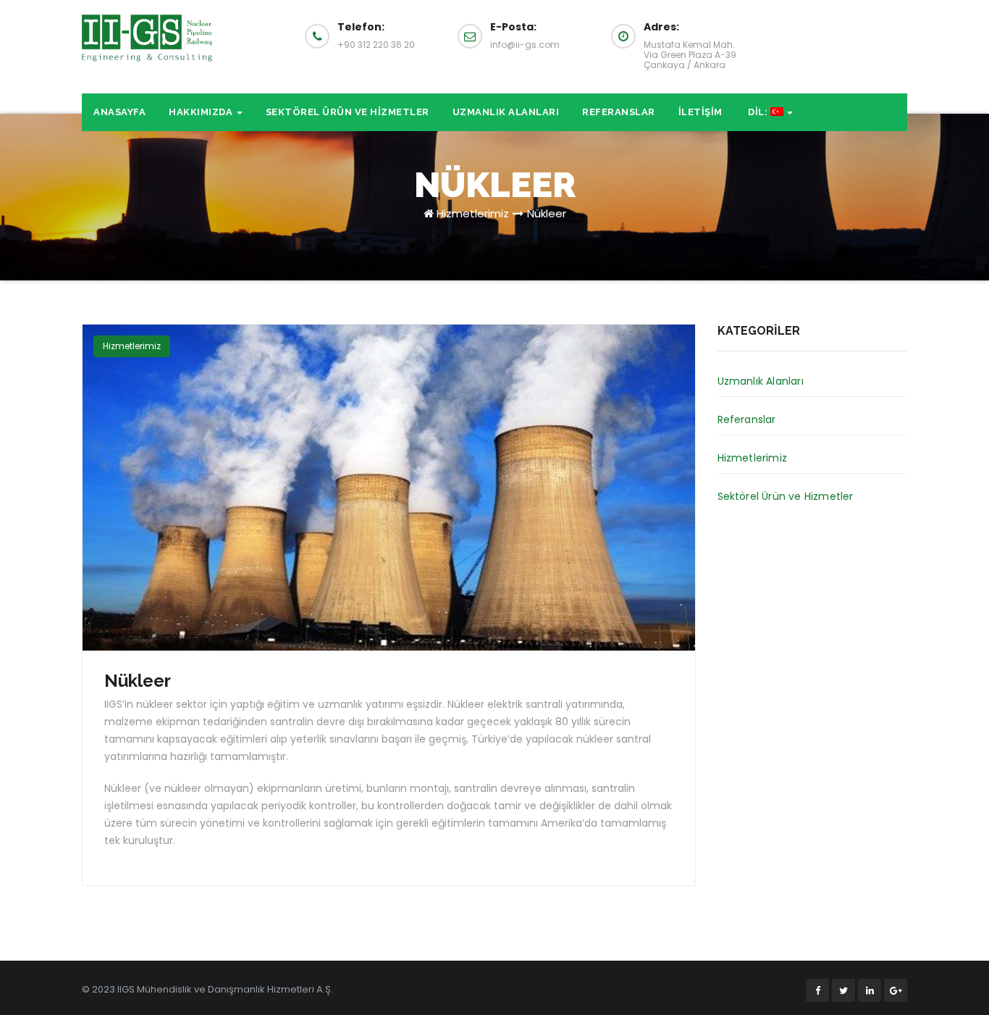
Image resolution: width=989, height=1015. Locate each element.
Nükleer (546, 213)
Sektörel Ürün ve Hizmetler (347, 111)
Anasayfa (119, 111)
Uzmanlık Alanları (506, 111)
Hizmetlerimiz (473, 213)
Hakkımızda (202, 111)
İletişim (700, 111)
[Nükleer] (389, 488)
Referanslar (618, 111)
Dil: (758, 111)
